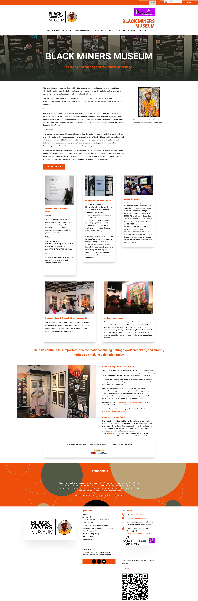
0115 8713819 (138, 515)
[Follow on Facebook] (94, 561)
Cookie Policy (87, 523)
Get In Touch (54, 166)
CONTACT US (145, 31)
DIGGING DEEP (82, 31)
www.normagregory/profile (114, 411)
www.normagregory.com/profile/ (139, 533)
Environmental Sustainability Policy (96, 525)
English (170, 1)
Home (84, 514)
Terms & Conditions (90, 536)
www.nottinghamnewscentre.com (132, 402)
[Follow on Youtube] (104, 561)
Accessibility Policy (89, 517)
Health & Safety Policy (90, 534)
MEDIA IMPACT (129, 31)
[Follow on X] (99, 561)
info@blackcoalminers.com (137, 518)
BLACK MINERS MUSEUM (59, 31)
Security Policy (88, 539)
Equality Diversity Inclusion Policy (95, 520)
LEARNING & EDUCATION (106, 31)
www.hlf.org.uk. (114, 433)
